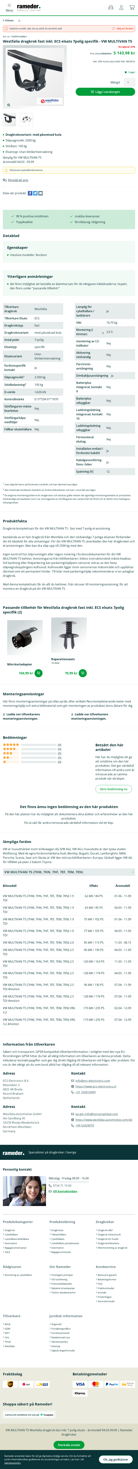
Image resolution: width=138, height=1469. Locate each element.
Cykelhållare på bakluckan (65, 1243)
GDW (7, 1328)
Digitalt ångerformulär (63, 1350)
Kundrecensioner (60, 1333)
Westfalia (10, 1346)
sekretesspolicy (12, 1463)
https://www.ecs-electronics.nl (95, 1086)
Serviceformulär (106, 1301)
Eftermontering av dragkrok (112, 1247)
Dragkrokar (57, 1230)
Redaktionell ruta (60, 1337)
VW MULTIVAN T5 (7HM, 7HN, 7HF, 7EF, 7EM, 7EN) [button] (43, 872)
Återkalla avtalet (69, 1445)
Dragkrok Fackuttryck (109, 1234)
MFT (7, 1333)
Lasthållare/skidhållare (17, 1239)
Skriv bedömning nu (113, 789)
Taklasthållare (58, 1234)
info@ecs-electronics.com (92, 1081)
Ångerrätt (56, 1324)
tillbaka (9, 20)
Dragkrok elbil (105, 1230)
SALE (7, 1252)
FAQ (100, 1283)
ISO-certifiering (59, 1279)
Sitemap (55, 1346)
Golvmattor (11, 1243)
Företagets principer (62, 1275)
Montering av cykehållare (18, 1275)
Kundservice (106, 1267)
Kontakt (102, 1292)
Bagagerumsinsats (61, 1252)
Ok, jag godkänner (115, 1459)
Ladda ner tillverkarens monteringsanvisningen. (21, 716)
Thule (8, 1341)
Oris (7, 1337)
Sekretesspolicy (59, 1341)
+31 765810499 (85, 1092)
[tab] (9, 120)
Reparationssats (63, 659)
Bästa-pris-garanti (107, 1275)
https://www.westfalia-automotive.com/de (103, 1120)
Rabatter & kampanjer (63, 1288)
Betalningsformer (107, 1279)
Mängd (115, 82)
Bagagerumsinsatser (16, 1247)
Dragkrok (10, 1230)
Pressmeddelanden (61, 1283)
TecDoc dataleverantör (63, 1292)
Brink (7, 1324)
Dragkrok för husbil (108, 1239)
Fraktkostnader (106, 1288)
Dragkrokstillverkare (108, 1243)
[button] (121, 7)
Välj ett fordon (125, 28)
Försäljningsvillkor (61, 1328)
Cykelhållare (11, 1234)
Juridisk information (65, 1316)
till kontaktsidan (65, 1191)
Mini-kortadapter (19, 664)
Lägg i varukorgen (107, 92)
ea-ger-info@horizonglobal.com (96, 1114)
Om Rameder (60, 1267)
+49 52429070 (84, 1125)
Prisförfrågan (105, 1297)
